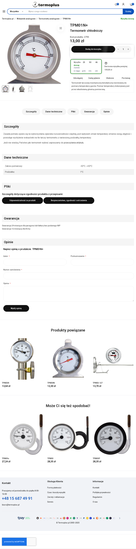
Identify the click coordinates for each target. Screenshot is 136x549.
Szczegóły (31, 111)
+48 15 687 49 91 (17, 498)
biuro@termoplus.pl (11, 505)
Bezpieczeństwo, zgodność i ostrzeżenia (69, 200)
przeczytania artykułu (74, 142)
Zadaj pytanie (94, 78)
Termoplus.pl (8, 19)
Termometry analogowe (49, 19)
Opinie (106, 111)
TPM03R (5, 383)
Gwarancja (89, 111)
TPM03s (5, 458)
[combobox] (80, 11)
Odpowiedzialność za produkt (22, 200)
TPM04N (51, 383)
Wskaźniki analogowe (26, 19)
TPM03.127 (98, 383)
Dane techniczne (53, 111)
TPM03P (96, 458)
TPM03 (50, 458)
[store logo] (46, 4)
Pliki (73, 111)
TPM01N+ (67, 19)
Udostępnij (78, 78)
